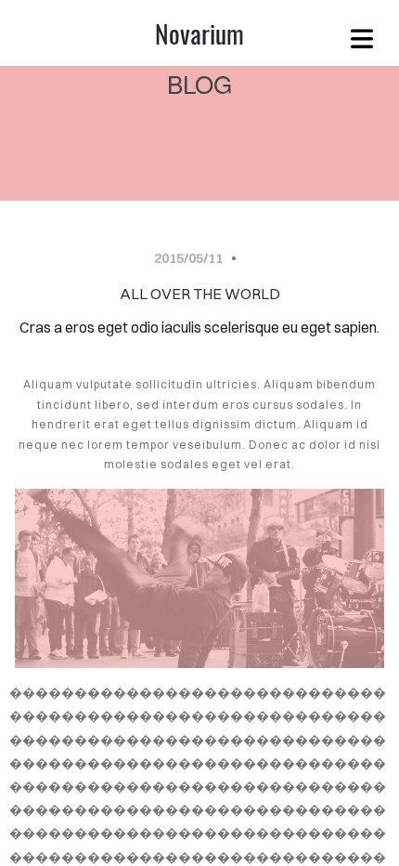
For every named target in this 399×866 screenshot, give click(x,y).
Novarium (199, 33)
